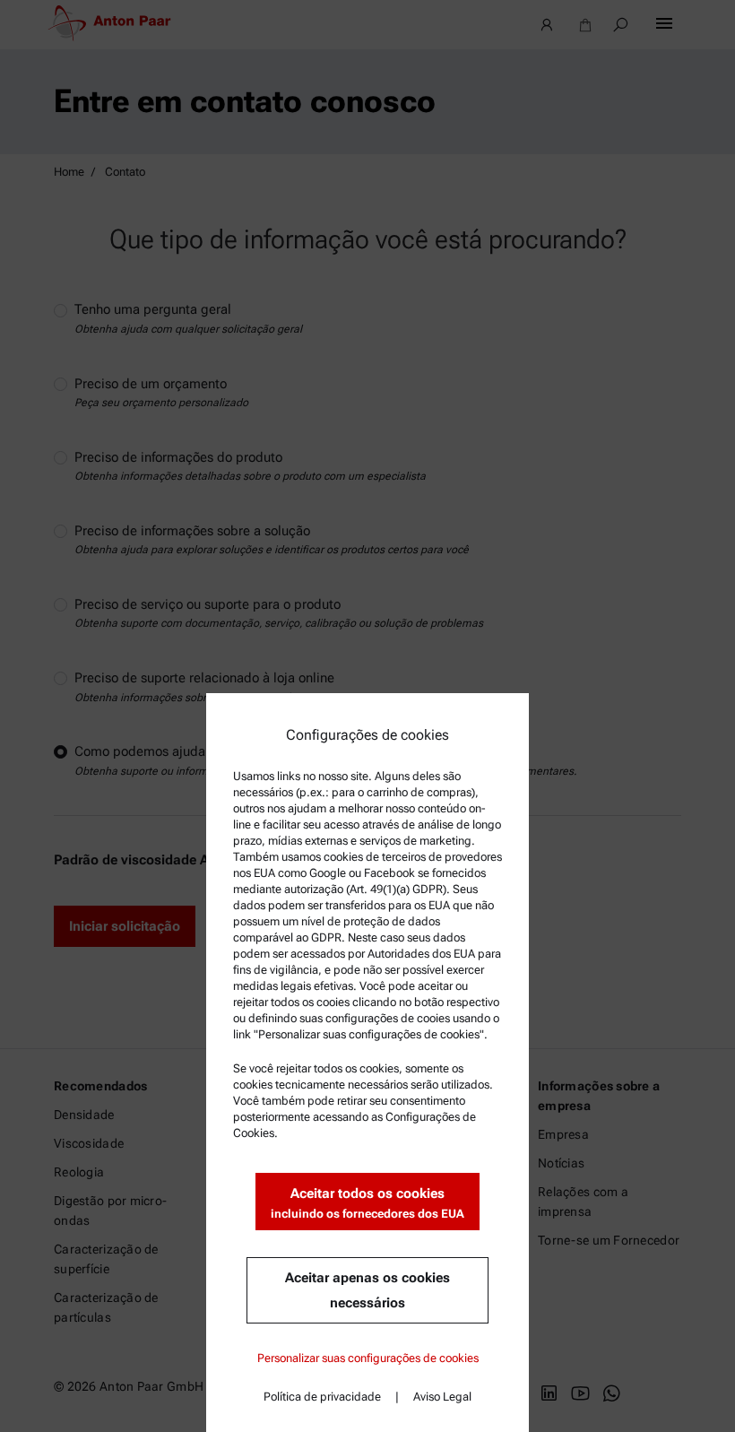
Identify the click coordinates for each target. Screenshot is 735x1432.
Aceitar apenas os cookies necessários (367, 1290)
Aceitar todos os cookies (367, 1202)
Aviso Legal (442, 1396)
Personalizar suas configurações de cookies (368, 1358)
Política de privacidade (322, 1396)
